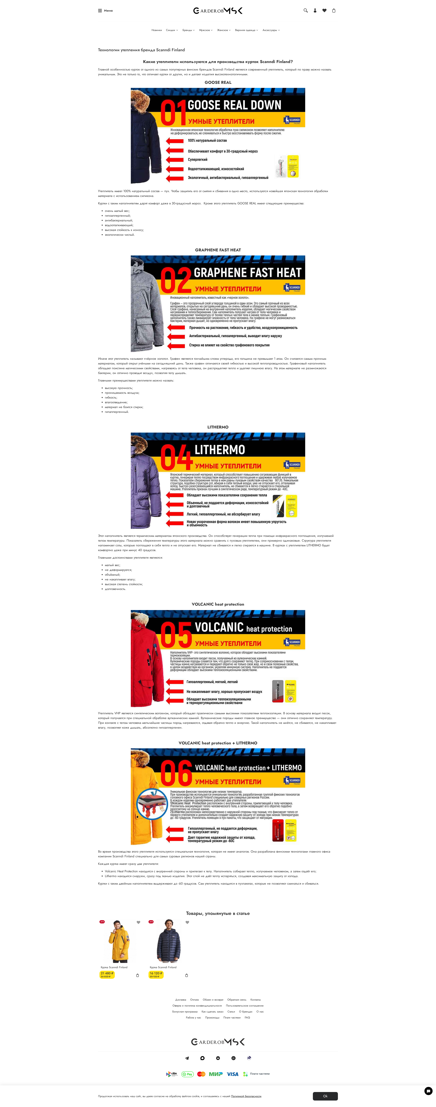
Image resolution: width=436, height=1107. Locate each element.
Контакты (256, 1000)
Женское (222, 30)
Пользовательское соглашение (244, 1006)
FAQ (247, 1017)
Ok (325, 1096)
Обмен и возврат (213, 1000)
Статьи (231, 1012)
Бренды (187, 30)
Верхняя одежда (245, 30)
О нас (260, 1012)
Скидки (170, 30)
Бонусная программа (185, 1012)
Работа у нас (193, 1017)
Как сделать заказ (212, 1012)
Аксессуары (270, 30)
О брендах (245, 1012)
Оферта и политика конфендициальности (197, 1006)
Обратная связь (236, 1000)
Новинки (157, 30)
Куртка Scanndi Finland (114, 967)
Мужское (204, 30)
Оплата (194, 1000)
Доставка (180, 1000)
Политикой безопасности (246, 1096)
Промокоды (212, 1017)
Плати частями (232, 1017)
